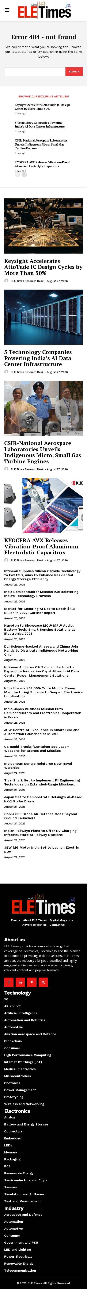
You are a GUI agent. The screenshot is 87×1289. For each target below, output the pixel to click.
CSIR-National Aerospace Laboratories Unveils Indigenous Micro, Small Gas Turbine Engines (41, 144)
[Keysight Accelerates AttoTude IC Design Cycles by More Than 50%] (43, 225)
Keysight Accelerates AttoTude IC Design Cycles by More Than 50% (42, 107)
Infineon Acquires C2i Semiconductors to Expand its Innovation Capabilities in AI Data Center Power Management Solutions (41, 671)
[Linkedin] (20, 982)
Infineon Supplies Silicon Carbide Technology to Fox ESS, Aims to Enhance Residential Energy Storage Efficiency (42, 575)
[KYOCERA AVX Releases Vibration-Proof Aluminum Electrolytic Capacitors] (43, 505)
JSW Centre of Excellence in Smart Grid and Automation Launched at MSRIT (41, 732)
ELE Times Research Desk (27, 281)
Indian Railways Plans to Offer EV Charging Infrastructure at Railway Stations (40, 833)
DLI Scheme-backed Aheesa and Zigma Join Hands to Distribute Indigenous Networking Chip (41, 650)
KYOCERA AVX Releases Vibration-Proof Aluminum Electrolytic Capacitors (42, 164)
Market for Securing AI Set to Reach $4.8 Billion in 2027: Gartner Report (39, 611)
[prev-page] (17, 174)
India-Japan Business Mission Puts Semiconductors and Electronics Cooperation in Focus (42, 713)
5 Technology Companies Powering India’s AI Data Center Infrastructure (40, 124)
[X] (43, 982)
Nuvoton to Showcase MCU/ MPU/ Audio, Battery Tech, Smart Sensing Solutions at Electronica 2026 (39, 629)
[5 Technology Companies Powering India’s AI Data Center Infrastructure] (43, 317)
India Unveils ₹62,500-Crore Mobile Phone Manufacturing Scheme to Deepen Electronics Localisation (43, 692)
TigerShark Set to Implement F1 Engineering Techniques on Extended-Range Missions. (42, 782)
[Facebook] (9, 982)
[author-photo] (7, 281)
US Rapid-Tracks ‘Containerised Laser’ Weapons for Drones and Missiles (36, 749)
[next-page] (24, 174)
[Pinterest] (31, 982)
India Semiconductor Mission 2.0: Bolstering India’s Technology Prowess (41, 594)
